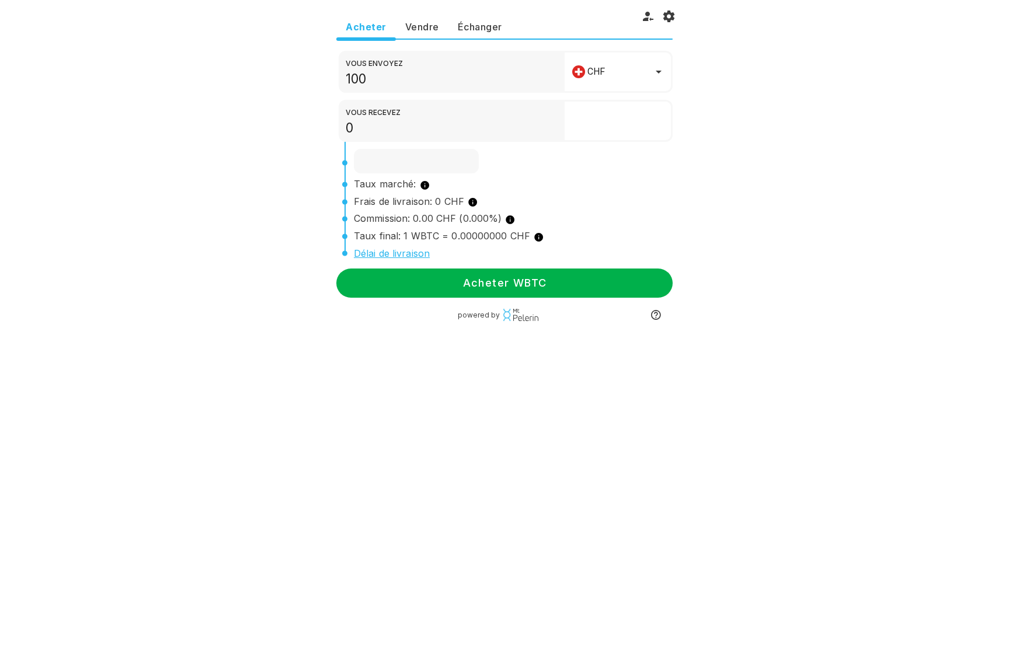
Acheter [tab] (366, 27)
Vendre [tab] (422, 27)
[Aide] (656, 315)
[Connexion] (648, 16)
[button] (618, 72)
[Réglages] (669, 16)
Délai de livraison (392, 253)
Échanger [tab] (480, 27)
